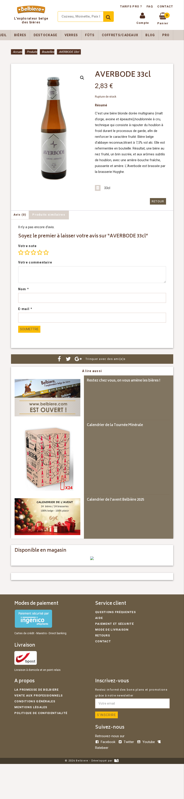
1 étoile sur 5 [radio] (21, 252)
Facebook (108, 742)
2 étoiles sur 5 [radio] (27, 252)
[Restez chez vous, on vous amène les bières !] (47, 397)
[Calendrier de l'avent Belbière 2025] (47, 517)
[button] (82, 78)
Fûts (89, 35)
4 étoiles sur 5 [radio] (39, 252)
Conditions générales (34, 701)
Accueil (17, 52)
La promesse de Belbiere (36, 689)
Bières (20, 35)
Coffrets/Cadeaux (120, 35)
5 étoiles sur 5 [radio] (46, 252)
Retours (102, 635)
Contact (165, 6)
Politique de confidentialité (40, 713)
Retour (158, 201)
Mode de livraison (112, 629)
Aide (99, 618)
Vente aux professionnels (38, 695)
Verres (71, 35)
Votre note (27, 246)
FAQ (150, 6)
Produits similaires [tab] (48, 214)
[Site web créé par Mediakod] (116, 760)
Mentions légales (30, 707)
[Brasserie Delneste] (92, 559)
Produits (32, 52)
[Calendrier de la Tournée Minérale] (47, 457)
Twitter (129, 742)
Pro (166, 35)
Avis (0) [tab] (19, 214)
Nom (23, 289)
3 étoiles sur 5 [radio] (33, 252)
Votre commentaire (35, 262)
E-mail (25, 309)
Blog (150, 35)
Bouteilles (48, 52)
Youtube (149, 742)
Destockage (45, 35)
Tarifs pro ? (131, 6)
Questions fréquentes (115, 612)
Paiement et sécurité (114, 623)
